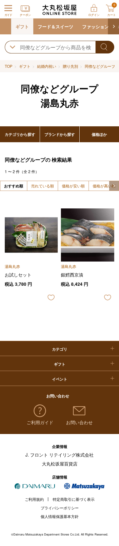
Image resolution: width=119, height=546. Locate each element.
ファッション (95, 26)
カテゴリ (59, 349)
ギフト (22, 26)
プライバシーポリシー (60, 507)
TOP (8, 66)
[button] (113, 26)
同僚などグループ (100, 66)
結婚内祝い (46, 66)
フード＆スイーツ (55, 26)
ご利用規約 (34, 499)
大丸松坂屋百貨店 (59, 463)
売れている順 (42, 185)
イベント (59, 379)
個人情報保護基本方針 (60, 516)
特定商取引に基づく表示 (74, 499)
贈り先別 (70, 66)
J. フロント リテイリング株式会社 (59, 455)
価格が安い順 (73, 185)
